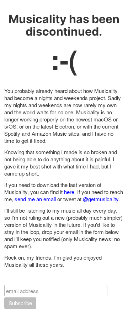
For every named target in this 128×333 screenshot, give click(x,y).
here (69, 192)
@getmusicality (100, 199)
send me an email (35, 199)
